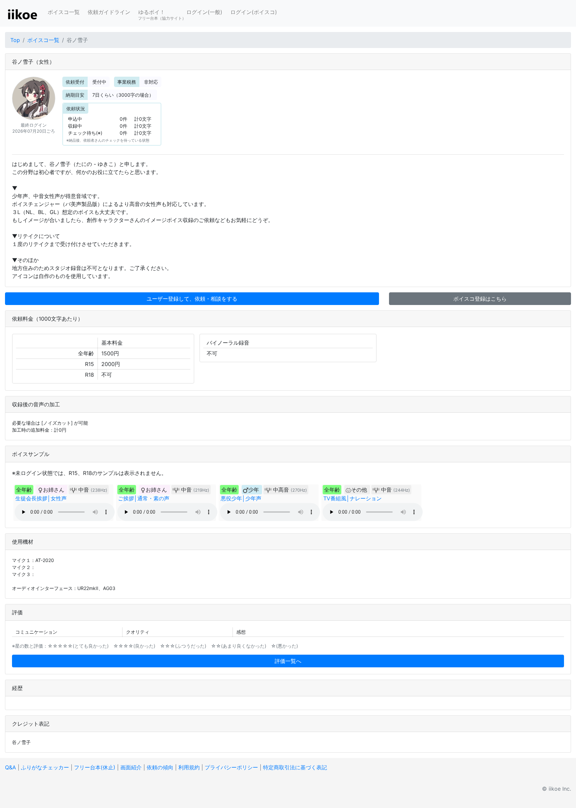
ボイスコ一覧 (64, 12)
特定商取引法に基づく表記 (295, 767)
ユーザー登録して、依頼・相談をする (192, 298)
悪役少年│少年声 (241, 498)
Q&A (10, 767)
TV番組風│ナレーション (352, 498)
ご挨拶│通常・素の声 (143, 498)
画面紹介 (131, 767)
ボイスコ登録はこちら (480, 298)
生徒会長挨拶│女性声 (41, 498)
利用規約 (189, 767)
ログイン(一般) (204, 12)
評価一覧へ (288, 661)
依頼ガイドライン (109, 12)
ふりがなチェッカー (45, 767)
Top (15, 40)
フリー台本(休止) (94, 767)
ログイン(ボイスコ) (253, 12)
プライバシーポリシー (231, 767)
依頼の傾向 (160, 767)
